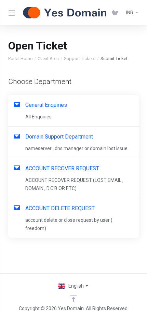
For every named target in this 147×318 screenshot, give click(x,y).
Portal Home (20, 58)
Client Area (48, 58)
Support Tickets (79, 58)
